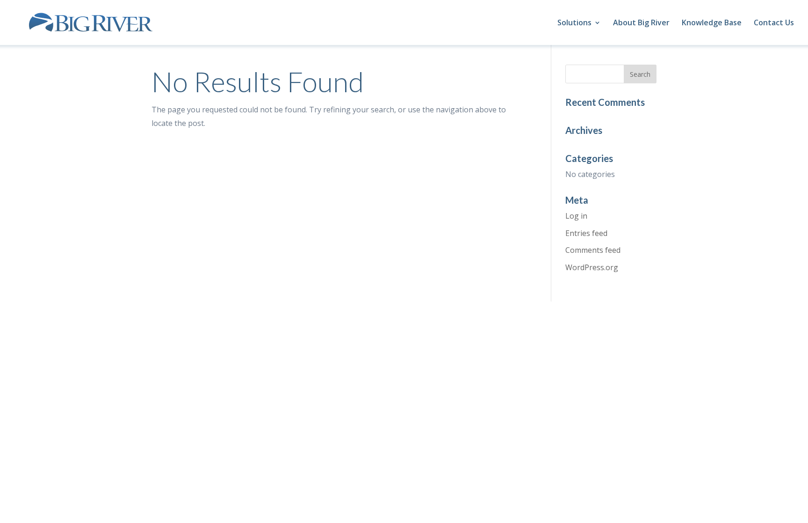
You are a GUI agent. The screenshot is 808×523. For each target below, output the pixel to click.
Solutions (574, 23)
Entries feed (586, 233)
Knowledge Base (712, 23)
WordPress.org (591, 267)
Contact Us (774, 23)
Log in (576, 216)
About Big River (641, 23)
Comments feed (592, 250)
